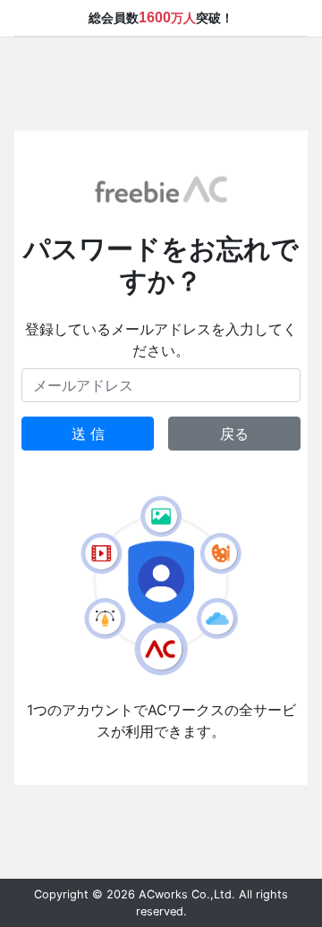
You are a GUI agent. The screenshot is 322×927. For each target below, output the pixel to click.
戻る (234, 433)
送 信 (88, 433)
